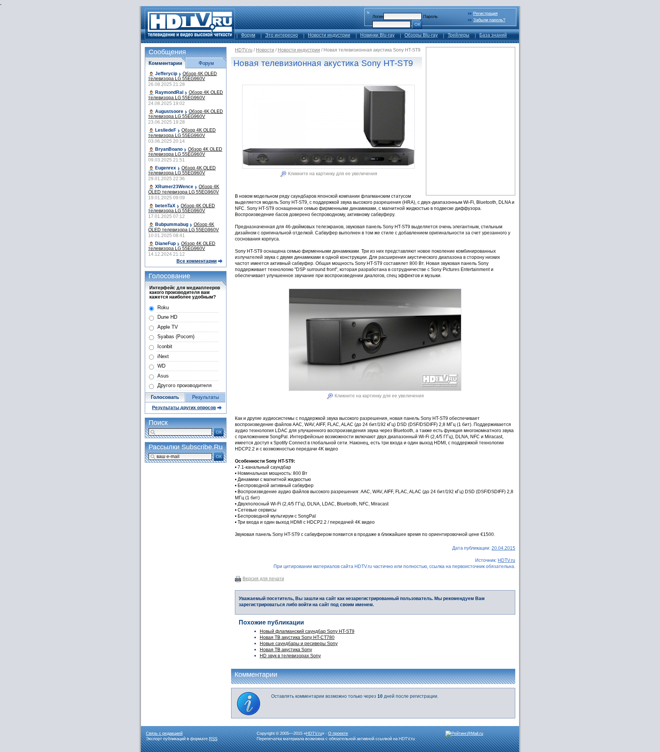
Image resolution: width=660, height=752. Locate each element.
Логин (377, 16)
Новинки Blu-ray (377, 35)
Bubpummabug (171, 224)
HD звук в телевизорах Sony (290, 655)
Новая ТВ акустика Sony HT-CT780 (297, 637)
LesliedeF (165, 130)
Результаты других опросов (184, 407)
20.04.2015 (503, 548)
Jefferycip (166, 73)
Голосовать (165, 397)
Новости (265, 50)
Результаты (205, 397)
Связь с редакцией (164, 733)
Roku (163, 307)
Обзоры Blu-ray (421, 35)
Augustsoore (169, 111)
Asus (163, 376)
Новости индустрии (329, 35)
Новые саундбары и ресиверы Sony (299, 643)
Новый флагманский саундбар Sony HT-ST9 (307, 631)
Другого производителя (184, 385)
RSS (213, 738)
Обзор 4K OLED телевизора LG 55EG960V (182, 76)
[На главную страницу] (190, 37)
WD (161, 366)
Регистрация (485, 13)
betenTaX (165, 205)
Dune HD (167, 317)
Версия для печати (263, 578)
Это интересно (281, 35)
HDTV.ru (243, 50)
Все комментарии (196, 261)
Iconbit (164, 346)
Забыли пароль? (489, 20)
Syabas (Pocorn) (175, 336)
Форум (248, 35)
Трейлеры (458, 35)
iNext (163, 356)
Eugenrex (165, 168)
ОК (417, 24)
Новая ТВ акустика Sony (286, 649)
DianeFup (165, 243)
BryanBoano (169, 149)
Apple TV (167, 327)
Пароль (430, 16)
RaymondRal (169, 92)
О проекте (338, 733)
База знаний (493, 35)
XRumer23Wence (174, 186)
